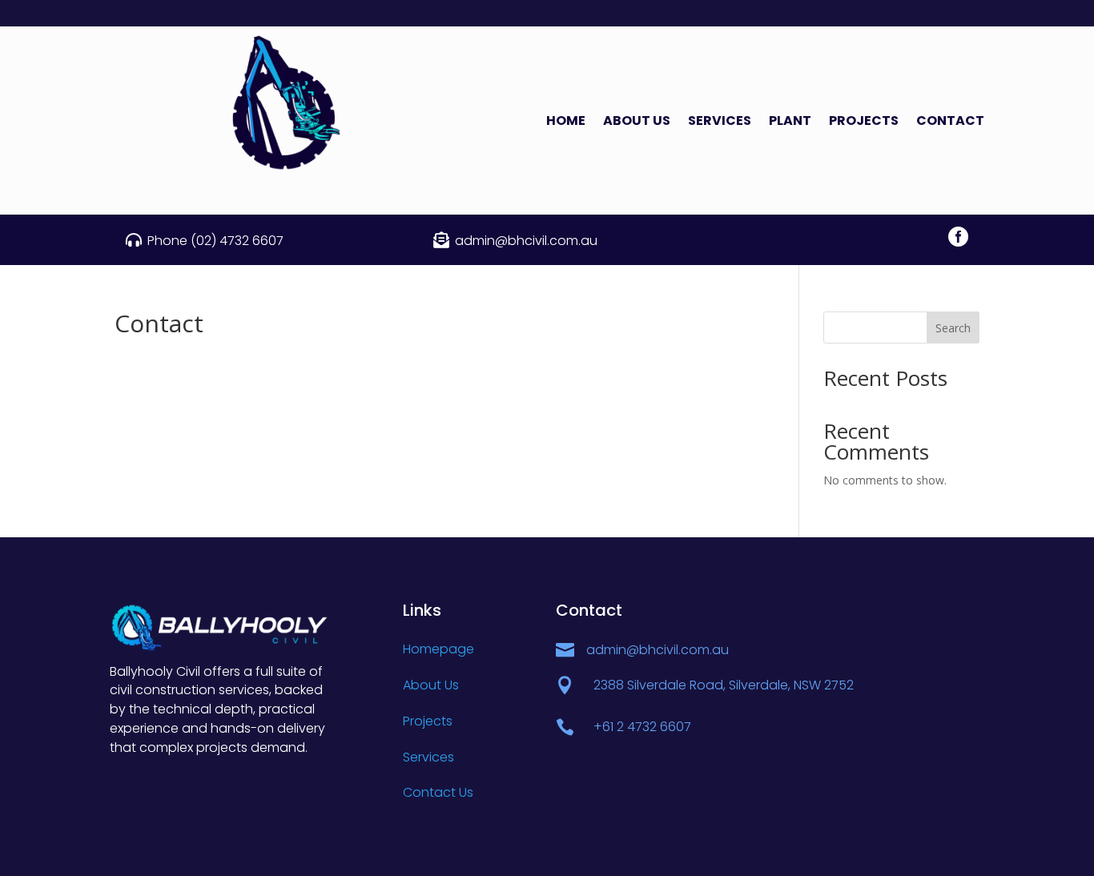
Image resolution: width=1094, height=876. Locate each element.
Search (953, 328)
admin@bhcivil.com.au (526, 240)
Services (719, 122)
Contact (950, 122)
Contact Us (438, 792)
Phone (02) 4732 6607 (215, 240)
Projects (864, 122)
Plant (790, 122)
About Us (636, 122)
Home (565, 122)
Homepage (438, 649)
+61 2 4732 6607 (642, 726)
